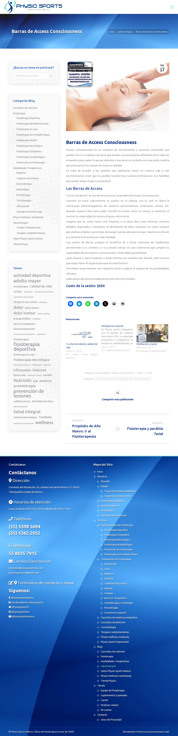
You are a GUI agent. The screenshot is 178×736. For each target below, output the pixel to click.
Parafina (108, 578)
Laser (107, 569)
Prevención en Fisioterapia (31, 162)
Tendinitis (45, 417)
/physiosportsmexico (21, 597)
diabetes (43, 302)
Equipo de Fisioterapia (112, 690)
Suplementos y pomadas (114, 695)
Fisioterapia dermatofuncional (32, 123)
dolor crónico (32, 308)
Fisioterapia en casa (27, 129)
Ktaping (108, 588)
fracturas (47, 365)
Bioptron (21, 172)
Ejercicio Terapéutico (115, 598)
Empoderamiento (142, 379)
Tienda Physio (20, 244)
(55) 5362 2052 (24, 533)
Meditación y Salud (146, 344)
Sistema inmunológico (25, 417)
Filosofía (105, 481)
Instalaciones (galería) (112, 500)
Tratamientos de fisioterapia (116, 559)
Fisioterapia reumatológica (31, 157)
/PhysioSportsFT (20, 607)
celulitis (18, 291)
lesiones (39, 370)
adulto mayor (27, 280)
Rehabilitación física (42, 401)
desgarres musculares (26, 302)
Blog (99, 646)
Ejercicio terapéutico (25, 323)
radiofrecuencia (22, 401)
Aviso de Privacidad (111, 719)
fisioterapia (21, 339)
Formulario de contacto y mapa (46, 583)
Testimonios (107, 510)
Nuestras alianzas (110, 505)
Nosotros (102, 476)
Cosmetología (108, 627)
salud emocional (20, 407)
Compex (108, 593)
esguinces (41, 334)
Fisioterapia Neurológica (29, 145)
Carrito (104, 700)
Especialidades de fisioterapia (117, 525)
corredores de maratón (23, 297)
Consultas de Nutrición (113, 622)
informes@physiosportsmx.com (26, 568)
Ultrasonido (23, 206)
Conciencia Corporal (115, 612)
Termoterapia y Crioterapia (118, 603)
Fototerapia (37, 365)
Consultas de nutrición (25, 107)
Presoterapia (23, 195)
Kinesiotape (23, 189)
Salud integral (27, 411)
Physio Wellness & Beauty (115, 637)
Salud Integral (76, 65)
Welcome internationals (114, 515)
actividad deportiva (32, 275)
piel (35, 380)
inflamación (22, 370)
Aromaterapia (21, 286)
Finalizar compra (109, 705)
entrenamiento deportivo (24, 334)
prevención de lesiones (29, 393)
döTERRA (37, 319)
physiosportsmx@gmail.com (24, 572)
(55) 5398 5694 (24, 526)
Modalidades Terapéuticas (27, 168)
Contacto (102, 714)
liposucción (20, 375)
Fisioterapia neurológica (32, 360)
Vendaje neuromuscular (29, 211)
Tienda (101, 685)
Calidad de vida (125, 379)
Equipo (104, 486)
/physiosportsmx (20, 611)
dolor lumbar (25, 313)
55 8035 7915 (23, 553)
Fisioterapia (19, 113)
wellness (44, 422)
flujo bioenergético (22, 365)
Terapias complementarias (115, 632)
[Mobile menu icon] (172, 7)
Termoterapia (24, 200)
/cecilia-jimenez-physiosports (27, 602)
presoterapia (25, 386)
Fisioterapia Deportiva (28, 118)
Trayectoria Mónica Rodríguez (120, 491)
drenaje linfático (22, 318)
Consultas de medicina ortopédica (119, 617)
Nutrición (22, 380)
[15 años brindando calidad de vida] (82, 333)
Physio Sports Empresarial (115, 641)
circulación (28, 292)
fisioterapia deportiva (27, 346)
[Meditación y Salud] (152, 333)
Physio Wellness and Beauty (28, 217)
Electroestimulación (24, 329)
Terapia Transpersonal (80, 69)
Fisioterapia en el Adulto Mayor (33, 134)
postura (45, 381)
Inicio (100, 471)
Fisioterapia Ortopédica (29, 151)
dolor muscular (43, 314)
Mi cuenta (106, 710)
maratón (47, 375)
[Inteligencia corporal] (119, 338)
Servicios (102, 520)
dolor (18, 307)
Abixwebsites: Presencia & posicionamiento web (146, 732)
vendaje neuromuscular (24, 423)
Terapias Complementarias (31, 233)
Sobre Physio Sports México (28, 238)
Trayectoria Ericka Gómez (118, 496)
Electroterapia (24, 184)
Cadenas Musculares (28, 178)
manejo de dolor (34, 375)
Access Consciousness (106, 379)
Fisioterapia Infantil (27, 140)
